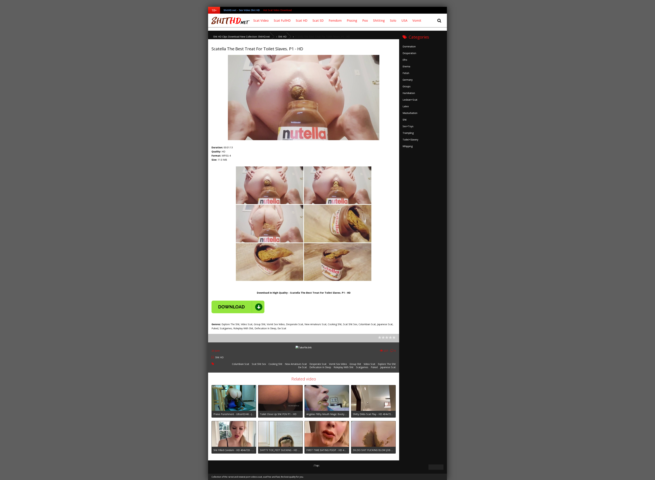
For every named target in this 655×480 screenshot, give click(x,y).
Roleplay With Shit (343, 367)
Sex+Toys (408, 126)
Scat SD (318, 20)
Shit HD (219, 357)
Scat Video (261, 20)
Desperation (409, 53)
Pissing (352, 20)
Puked (374, 367)
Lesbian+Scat (410, 99)
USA (404, 20)
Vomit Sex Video (338, 364)
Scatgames (362, 367)
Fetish (406, 73)
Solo (393, 20)
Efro (405, 59)
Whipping (408, 146)
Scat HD (301, 20)
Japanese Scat (388, 367)
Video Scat (369, 364)
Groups (407, 86)
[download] (238, 307)
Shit (405, 119)
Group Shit (355, 364)
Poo (365, 20)
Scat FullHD (282, 20)
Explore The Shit (387, 364)
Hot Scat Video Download (277, 10)
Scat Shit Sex (259, 364)
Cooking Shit (275, 364)
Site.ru (229, 20)
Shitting (379, 20)
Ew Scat (302, 367)
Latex (406, 106)
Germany (408, 79)
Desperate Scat (317, 364)
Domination (409, 46)
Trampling (408, 133)
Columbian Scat (240, 364)
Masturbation (410, 113)
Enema (406, 66)
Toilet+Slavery (410, 139)
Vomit (416, 20)
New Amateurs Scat (296, 364)
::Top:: (316, 465)
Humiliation (409, 93)
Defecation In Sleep (320, 367)
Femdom (335, 20)
